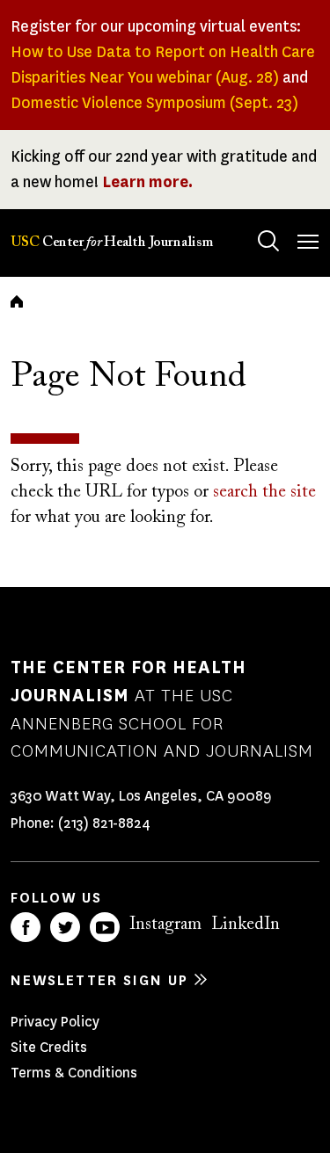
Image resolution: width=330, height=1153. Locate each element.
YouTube (105, 927)
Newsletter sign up (99, 980)
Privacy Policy (55, 1021)
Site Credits (49, 1047)
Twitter (65, 927)
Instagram (165, 924)
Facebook (25, 927)
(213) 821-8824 (104, 823)
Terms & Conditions (74, 1072)
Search (268, 240)
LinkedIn (245, 924)
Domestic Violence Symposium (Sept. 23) (154, 102)
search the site (264, 492)
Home (17, 301)
